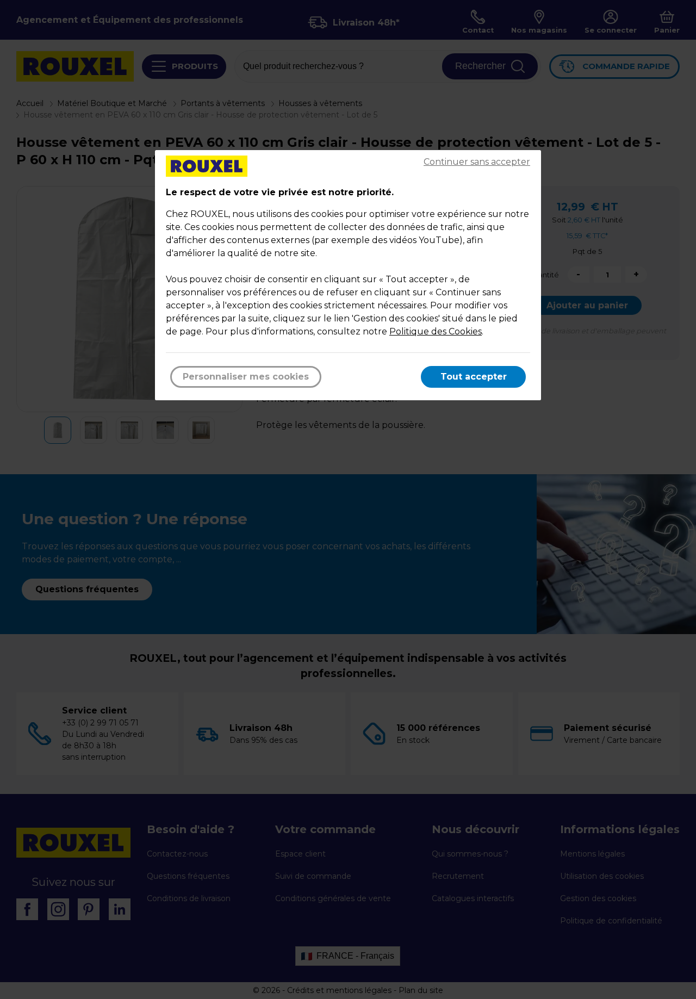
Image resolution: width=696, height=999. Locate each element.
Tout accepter (473, 376)
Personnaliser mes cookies (246, 376)
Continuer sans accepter (477, 162)
